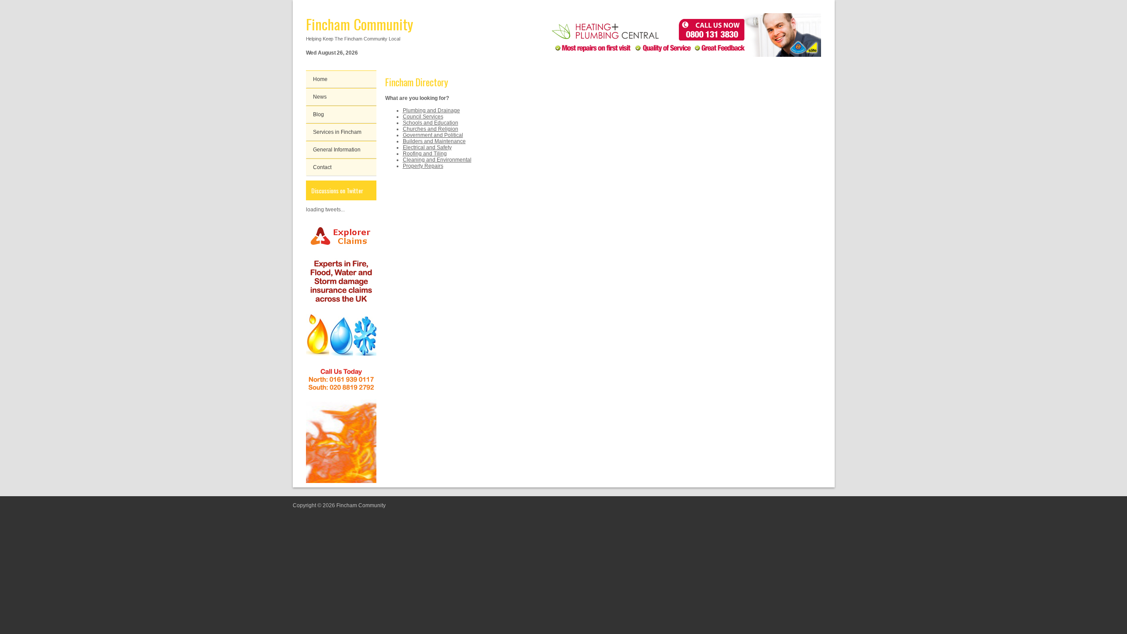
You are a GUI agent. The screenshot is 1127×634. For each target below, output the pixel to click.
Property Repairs (423, 166)
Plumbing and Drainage (431, 110)
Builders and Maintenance (434, 141)
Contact (322, 167)
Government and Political (433, 135)
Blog (318, 114)
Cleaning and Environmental (437, 160)
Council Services (423, 117)
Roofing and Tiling (425, 154)
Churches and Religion (430, 129)
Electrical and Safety (427, 147)
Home (320, 79)
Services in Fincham (337, 132)
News (320, 97)
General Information (337, 150)
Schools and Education (430, 123)
